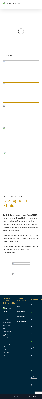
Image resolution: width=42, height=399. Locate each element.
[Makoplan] (33, 321)
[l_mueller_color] (21, 263)
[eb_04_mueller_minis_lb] (21, 127)
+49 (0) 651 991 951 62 (7, 335)
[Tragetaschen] (33, 314)
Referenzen (21, 311)
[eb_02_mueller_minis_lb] (21, 83)
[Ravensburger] (33, 358)
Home (19, 306)
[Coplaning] (33, 365)
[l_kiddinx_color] (21, 273)
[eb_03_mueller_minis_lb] (21, 105)
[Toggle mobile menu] (38, 6)
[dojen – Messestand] (33, 372)
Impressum (21, 316)
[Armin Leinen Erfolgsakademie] (33, 336)
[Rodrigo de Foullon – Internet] (33, 350)
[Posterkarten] (33, 307)
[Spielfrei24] (33, 329)
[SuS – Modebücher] (33, 343)
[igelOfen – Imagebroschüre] (33, 379)
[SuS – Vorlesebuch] (33, 387)
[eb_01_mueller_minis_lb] (21, 61)
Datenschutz (21, 322)
